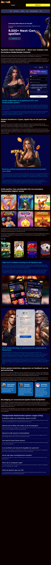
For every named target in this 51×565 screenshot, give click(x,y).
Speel (8, 202)
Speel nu (14, 38)
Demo (8, 205)
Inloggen (13, 5)
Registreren (38, 5)
